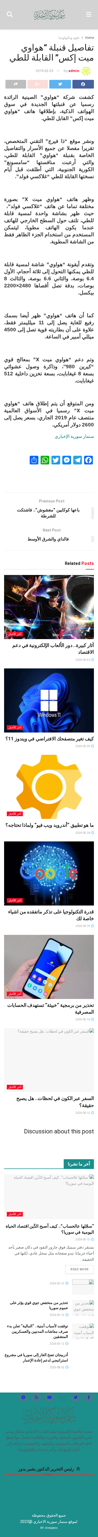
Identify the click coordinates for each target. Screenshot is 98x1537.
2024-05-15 (83, 1112)
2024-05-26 (83, 832)
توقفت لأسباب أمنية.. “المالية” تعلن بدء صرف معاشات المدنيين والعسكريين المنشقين (37, 1331)
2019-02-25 (44, 71)
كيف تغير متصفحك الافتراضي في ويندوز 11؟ (49, 738)
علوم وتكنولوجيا (69, 38)
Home (89, 38)
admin (73, 71)
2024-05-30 (83, 659)
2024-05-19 (83, 926)
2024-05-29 (83, 746)
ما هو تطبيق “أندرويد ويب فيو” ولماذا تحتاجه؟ (49, 825)
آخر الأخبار (14, 634)
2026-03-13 (83, 1239)
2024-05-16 (83, 1019)
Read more (80, 1269)
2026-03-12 (57, 1343)
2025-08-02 (57, 1367)
